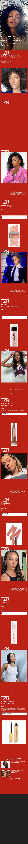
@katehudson (27, 267)
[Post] (11, 779)
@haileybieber (24, 112)
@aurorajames (24, 5)
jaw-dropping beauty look (10, 55)
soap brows (14, 690)
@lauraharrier (27, 366)
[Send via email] (19, 779)
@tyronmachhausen (27, 167)
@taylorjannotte (27, 465)
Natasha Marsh (5, 45)
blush (20, 192)
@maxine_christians (5, 62)
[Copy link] (15, 779)
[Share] (8, 779)
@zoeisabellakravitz (27, 665)
